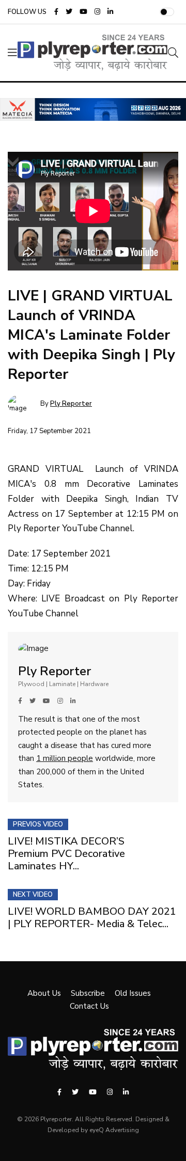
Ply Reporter (71, 403)
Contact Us (89, 1006)
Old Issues (133, 993)
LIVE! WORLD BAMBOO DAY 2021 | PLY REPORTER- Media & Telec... (92, 917)
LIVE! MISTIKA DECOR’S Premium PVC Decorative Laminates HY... (66, 853)
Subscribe (88, 993)
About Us (44, 993)
